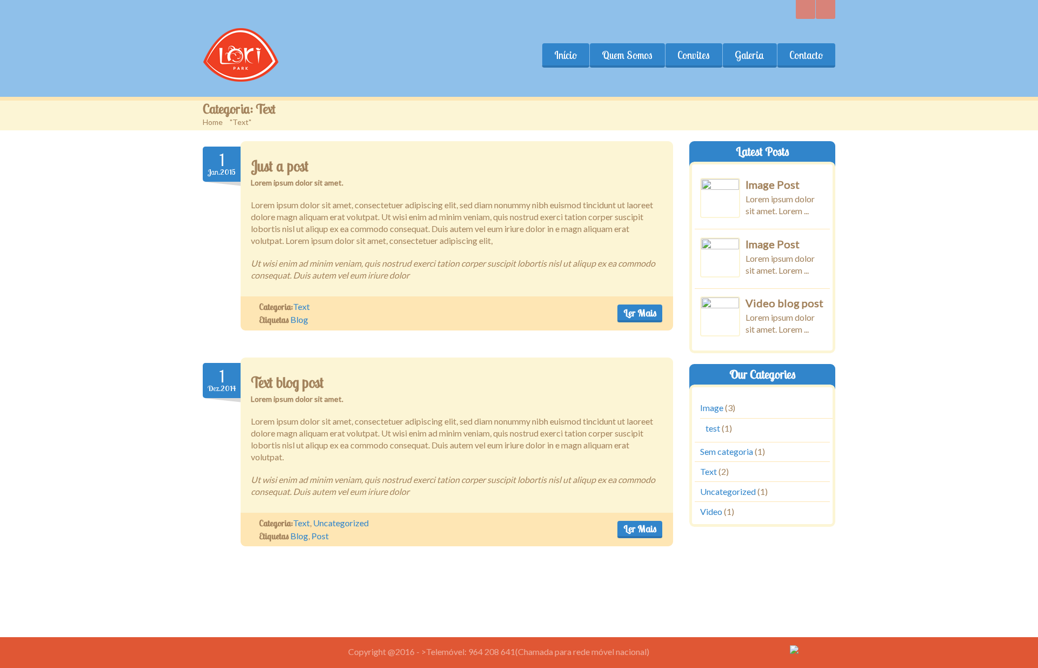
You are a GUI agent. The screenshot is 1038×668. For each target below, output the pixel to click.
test (713, 428)
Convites (693, 55)
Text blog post (287, 382)
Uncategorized (341, 523)
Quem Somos (627, 55)
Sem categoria (726, 451)
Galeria (749, 55)
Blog (299, 319)
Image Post (773, 184)
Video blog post (784, 302)
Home (213, 122)
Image (711, 407)
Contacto (806, 55)
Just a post (280, 166)
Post (320, 536)
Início (565, 55)
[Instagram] (805, 9)
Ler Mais (639, 313)
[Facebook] (825, 9)
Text (301, 306)
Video (711, 511)
